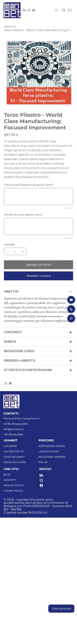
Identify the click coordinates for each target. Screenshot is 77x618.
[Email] (71, 300)
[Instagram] (29, 10)
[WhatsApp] (6, 383)
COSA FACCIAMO (14, 456)
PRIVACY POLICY (14, 485)
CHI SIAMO (10, 446)
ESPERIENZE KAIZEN (51, 446)
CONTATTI (10, 479)
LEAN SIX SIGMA (48, 451)
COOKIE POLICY (13, 490)
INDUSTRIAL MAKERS (51, 456)
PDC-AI (42, 462)
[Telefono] (71, 309)
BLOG (7, 474)
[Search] (63, 10)
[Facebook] (34, 10)
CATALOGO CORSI (15, 462)
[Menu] (55, 10)
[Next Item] (68, 73)
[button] (61, 608)
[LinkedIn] (24, 10)
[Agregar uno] (22, 251)
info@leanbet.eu (13, 429)
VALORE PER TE (14, 451)
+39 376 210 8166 (13, 434)
